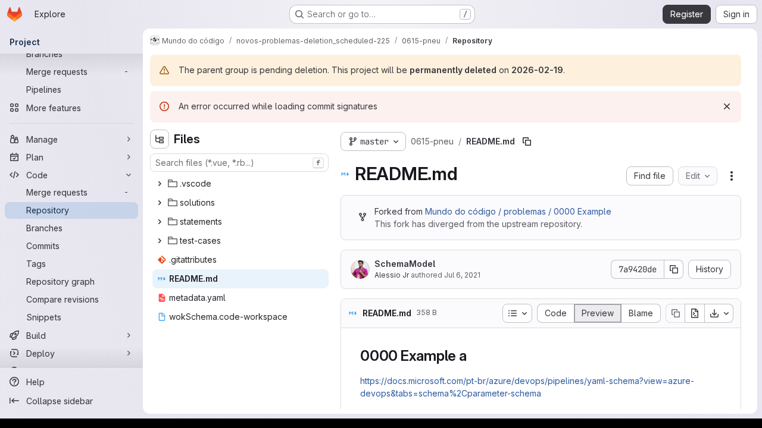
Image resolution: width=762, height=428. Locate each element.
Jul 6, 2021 (462, 274)
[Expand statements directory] (159, 222)
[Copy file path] (526, 141)
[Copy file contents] (675, 313)
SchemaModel (404, 264)
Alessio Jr (391, 274)
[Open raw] (694, 313)
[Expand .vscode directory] (159, 184)
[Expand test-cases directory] (159, 241)
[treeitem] (240, 183)
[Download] (719, 313)
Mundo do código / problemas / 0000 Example (518, 211)
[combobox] (239, 162)
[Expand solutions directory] (159, 203)
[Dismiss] (727, 106)
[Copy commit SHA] (673, 269)
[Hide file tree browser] (159, 139)
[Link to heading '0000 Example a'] (474, 355)
